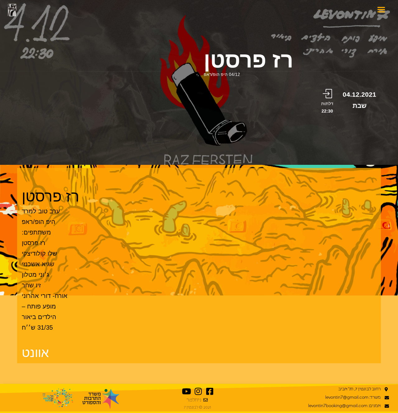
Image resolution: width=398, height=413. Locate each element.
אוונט (35, 353)
